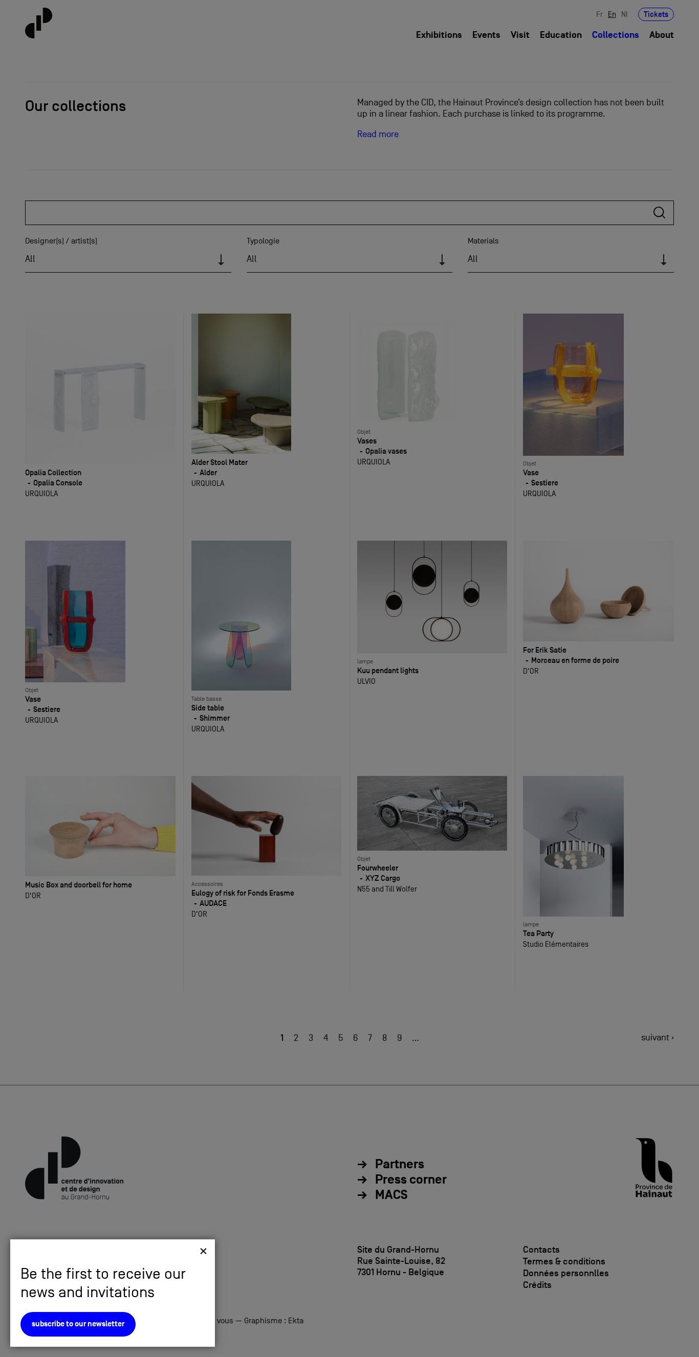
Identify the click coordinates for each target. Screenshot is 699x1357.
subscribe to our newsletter (78, 1324)
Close (203, 1251)
